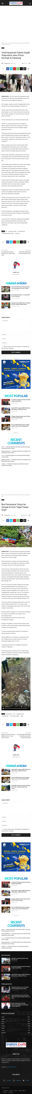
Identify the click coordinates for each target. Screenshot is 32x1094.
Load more (15, 432)
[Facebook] (7, 68)
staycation (17, 233)
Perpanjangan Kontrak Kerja (8, 233)
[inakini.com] (2, 63)
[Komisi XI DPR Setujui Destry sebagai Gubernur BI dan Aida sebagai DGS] (5, 427)
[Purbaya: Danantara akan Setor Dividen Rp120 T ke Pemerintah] (5, 419)
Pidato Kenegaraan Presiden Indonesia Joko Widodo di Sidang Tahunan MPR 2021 (19, 1005)
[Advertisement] (16, 22)
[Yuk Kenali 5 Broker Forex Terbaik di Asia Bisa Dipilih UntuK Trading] (5, 989)
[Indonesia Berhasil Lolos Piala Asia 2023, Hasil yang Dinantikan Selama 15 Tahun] (5, 998)
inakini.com (7, 63)
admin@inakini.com (12, 1067)
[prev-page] (2, 311)
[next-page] (5, 311)
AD (6, 231)
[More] (28, 68)
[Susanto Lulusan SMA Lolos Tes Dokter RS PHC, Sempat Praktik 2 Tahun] (5, 305)
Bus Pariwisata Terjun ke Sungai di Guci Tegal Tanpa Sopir (8, 253)
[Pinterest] (14, 68)
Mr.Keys (3, 464)
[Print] (24, 68)
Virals (6, 43)
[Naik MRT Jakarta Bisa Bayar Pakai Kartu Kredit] (5, 961)
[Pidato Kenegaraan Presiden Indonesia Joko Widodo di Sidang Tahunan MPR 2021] (5, 1006)
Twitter (27, 1080)
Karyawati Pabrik (21, 231)
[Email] (21, 68)
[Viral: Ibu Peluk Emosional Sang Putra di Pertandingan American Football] (5, 289)
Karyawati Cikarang (12, 231)
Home (2, 43)
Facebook (9, 1080)
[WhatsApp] (17, 68)
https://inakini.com (16, 274)
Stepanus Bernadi (5, 451)
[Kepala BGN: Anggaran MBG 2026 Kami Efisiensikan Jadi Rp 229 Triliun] (5, 410)
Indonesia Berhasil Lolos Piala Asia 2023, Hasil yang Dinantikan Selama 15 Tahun (20, 997)
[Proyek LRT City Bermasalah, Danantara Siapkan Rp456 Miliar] (5, 402)
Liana (2, 447)
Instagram (18, 1080)
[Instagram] (13, 1080)
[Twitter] (11, 68)
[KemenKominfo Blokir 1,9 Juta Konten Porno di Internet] (5, 297)
